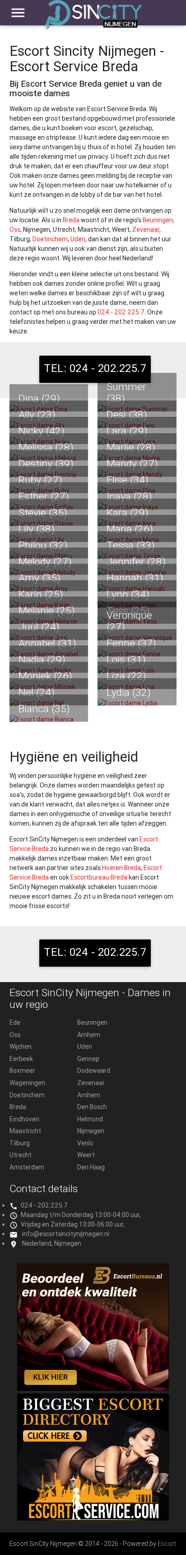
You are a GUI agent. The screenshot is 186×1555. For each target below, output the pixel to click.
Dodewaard (93, 1070)
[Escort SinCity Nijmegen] (93, 18)
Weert (86, 1155)
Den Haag (91, 1167)
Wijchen (20, 1046)
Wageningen (27, 1083)
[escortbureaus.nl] (93, 1388)
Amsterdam (26, 1167)
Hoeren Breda (121, 868)
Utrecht (20, 1155)
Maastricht (25, 1131)
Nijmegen (90, 1131)
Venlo (85, 1143)
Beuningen (158, 220)
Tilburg (19, 1143)
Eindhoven (24, 1119)
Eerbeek (21, 1059)
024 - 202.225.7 (121, 312)
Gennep (88, 1059)
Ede (14, 1022)
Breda (71, 220)
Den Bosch (92, 1107)
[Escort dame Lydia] (137, 703)
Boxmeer (22, 1070)
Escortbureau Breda (98, 877)
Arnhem (88, 1035)
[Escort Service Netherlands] (93, 1518)
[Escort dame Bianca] (48, 719)
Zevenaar (145, 229)
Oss (14, 229)
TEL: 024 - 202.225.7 (95, 368)
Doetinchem (50, 239)
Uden (77, 239)
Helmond (90, 1119)
